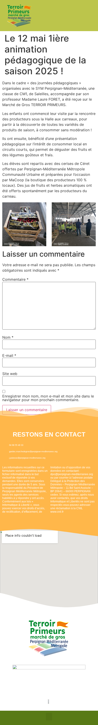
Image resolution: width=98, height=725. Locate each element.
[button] (49, 716)
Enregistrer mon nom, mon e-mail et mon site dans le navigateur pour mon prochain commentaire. (48, 398)
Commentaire (15, 279)
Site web (9, 373)
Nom (7, 337)
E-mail (9, 355)
